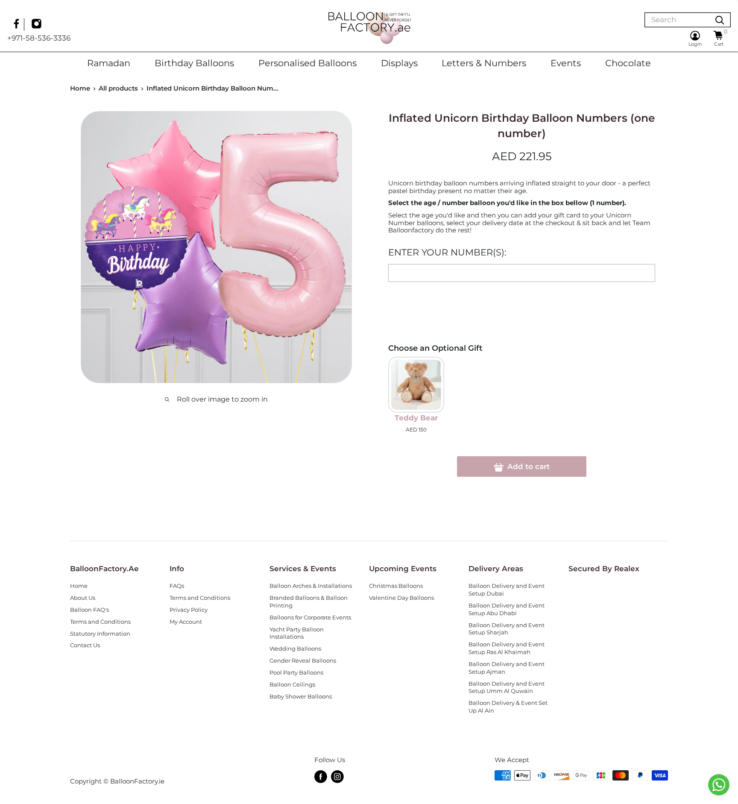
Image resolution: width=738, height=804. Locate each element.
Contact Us (85, 645)
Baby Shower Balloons (300, 696)
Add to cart (527, 466)
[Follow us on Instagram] (37, 24)
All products (118, 88)
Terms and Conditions (100, 622)
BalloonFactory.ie (137, 781)
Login (695, 44)
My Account (186, 622)
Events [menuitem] (566, 62)
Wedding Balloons (295, 649)
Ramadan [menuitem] (108, 62)
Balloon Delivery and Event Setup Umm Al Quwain (507, 688)
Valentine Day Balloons (401, 598)
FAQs (177, 586)
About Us (82, 598)
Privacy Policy (189, 610)
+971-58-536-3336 (38, 38)
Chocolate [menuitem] (628, 62)
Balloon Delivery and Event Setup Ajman (507, 668)
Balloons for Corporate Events (310, 617)
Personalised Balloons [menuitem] (307, 62)
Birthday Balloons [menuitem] (194, 62)
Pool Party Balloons (296, 672)
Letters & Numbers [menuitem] (484, 62)
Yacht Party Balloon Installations (296, 633)
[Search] (719, 20)
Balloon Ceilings (292, 684)
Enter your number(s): (447, 252)
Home (80, 88)
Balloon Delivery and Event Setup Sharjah (507, 629)
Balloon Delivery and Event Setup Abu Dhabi (507, 609)
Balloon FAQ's (89, 610)
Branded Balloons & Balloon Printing (308, 602)
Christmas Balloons (396, 586)
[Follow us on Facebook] (17, 24)
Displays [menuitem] (399, 62)
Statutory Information (100, 634)
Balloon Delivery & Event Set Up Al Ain (508, 707)
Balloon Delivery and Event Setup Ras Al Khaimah (507, 648)
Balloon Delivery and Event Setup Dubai (507, 590)
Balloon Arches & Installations (310, 586)
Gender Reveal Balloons (302, 660)
